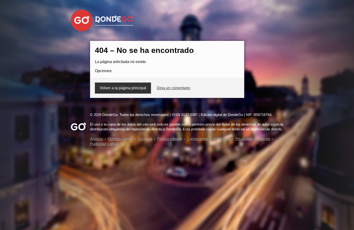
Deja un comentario (173, 88)
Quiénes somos (120, 139)
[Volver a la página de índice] (81, 20)
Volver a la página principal (123, 88)
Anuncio (96, 139)
